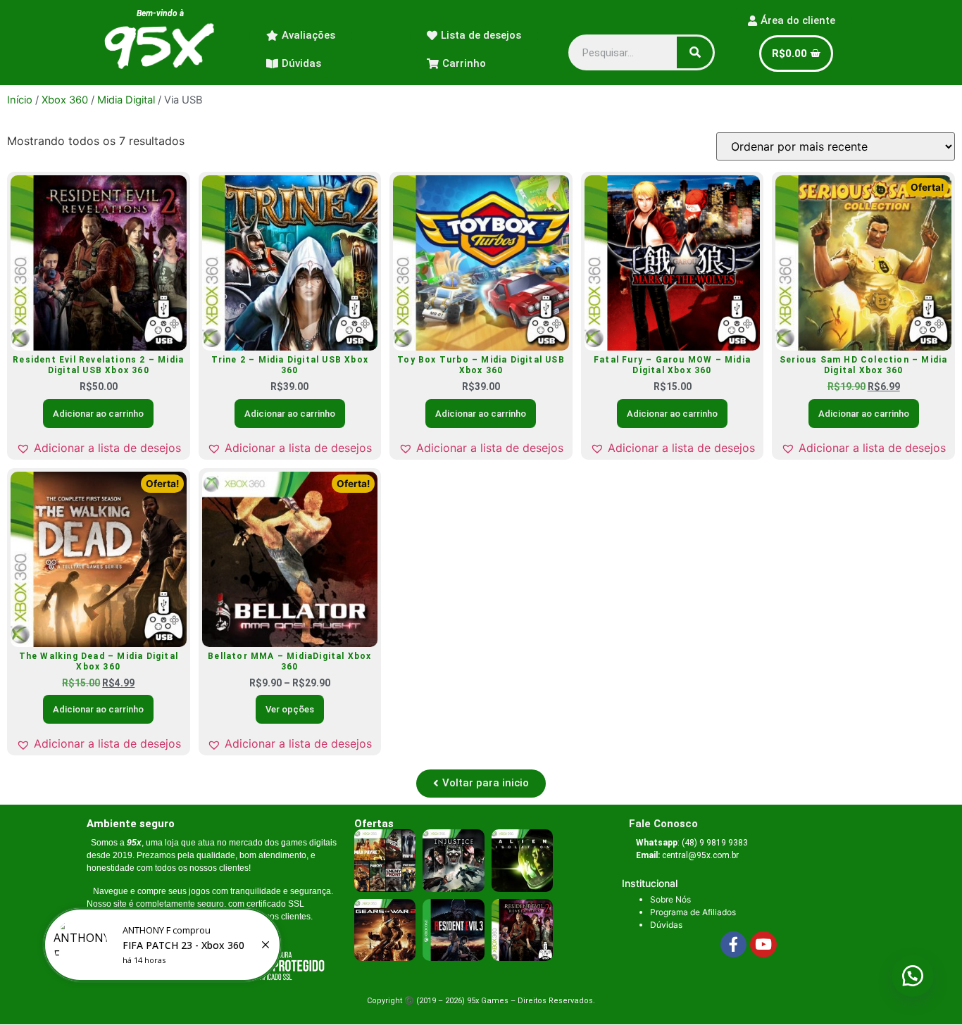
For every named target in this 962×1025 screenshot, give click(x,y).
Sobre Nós (670, 899)
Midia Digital (126, 100)
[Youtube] (763, 944)
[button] (98, 447)
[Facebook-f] (733, 944)
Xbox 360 (65, 100)
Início (19, 100)
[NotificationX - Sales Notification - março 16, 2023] (162, 944)
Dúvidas (666, 924)
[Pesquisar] (695, 52)
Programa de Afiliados (693, 912)
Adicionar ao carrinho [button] (98, 413)
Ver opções (290, 709)
